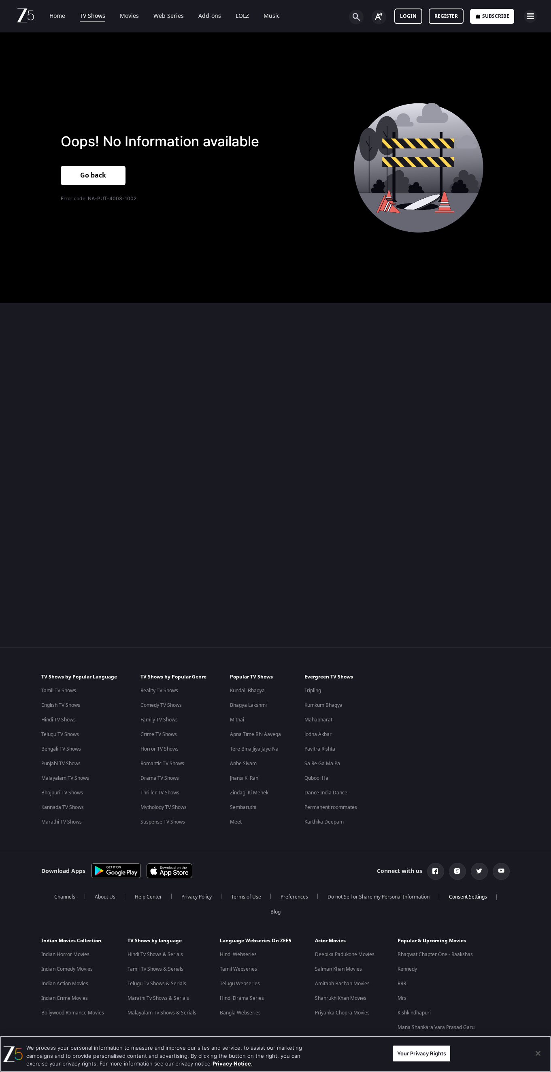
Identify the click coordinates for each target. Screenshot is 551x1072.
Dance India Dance (325, 792)
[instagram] (457, 871)
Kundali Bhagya (247, 690)
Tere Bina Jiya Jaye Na (254, 749)
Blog (275, 912)
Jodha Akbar (318, 734)
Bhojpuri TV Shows (62, 792)
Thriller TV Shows (159, 792)
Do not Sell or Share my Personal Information (379, 897)
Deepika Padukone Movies (344, 954)
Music (272, 16)
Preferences (294, 897)
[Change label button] (379, 17)
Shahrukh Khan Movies (340, 998)
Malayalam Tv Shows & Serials (162, 1012)
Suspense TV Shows (162, 822)
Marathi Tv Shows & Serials (158, 998)
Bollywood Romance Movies (72, 1012)
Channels (64, 897)
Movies (129, 16)
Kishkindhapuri (414, 1012)
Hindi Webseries (238, 954)
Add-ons (209, 16)
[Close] (538, 1053)
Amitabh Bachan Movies (342, 983)
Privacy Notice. (233, 1063)
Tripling (312, 690)
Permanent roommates (330, 807)
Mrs (402, 998)
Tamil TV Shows (58, 690)
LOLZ (242, 16)
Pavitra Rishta (319, 749)
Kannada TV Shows (62, 807)
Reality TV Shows (159, 690)
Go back (93, 175)
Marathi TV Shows (61, 822)
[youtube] (501, 871)
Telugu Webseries (240, 983)
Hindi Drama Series (242, 998)
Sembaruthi (243, 807)
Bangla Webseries (240, 1012)
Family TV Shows (159, 719)
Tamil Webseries (238, 969)
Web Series (168, 16)
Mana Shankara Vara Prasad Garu (436, 1027)
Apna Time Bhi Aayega (255, 734)
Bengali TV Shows (61, 749)
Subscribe (495, 16)
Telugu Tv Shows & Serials (157, 983)
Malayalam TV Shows (65, 778)
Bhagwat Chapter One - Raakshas (435, 954)
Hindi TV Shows (58, 719)
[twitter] (479, 871)
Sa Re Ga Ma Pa (322, 763)
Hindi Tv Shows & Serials (155, 954)
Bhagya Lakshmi (248, 705)
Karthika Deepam (324, 822)
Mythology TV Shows (163, 807)
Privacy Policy (196, 897)
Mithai (237, 719)
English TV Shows (60, 705)
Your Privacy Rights (421, 1053)
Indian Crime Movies (64, 998)
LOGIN (408, 16)
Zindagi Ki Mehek (249, 792)
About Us (105, 897)
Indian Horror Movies (65, 954)
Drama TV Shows (159, 778)
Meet (236, 822)
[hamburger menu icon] (530, 16)
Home (57, 16)
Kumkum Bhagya (323, 705)
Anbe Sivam (243, 763)
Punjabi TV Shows (61, 763)
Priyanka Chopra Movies (342, 1012)
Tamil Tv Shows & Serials (155, 969)
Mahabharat (318, 719)
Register (446, 16)
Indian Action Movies (64, 983)
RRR (402, 983)
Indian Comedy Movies (67, 969)
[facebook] (435, 871)
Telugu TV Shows (60, 734)
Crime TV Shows (158, 734)
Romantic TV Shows (162, 763)
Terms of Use (246, 897)
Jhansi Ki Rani (245, 778)
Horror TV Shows (159, 749)
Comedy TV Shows (161, 705)
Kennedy (407, 969)
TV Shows (92, 16)
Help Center (148, 897)
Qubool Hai (317, 778)
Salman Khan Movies (338, 969)
